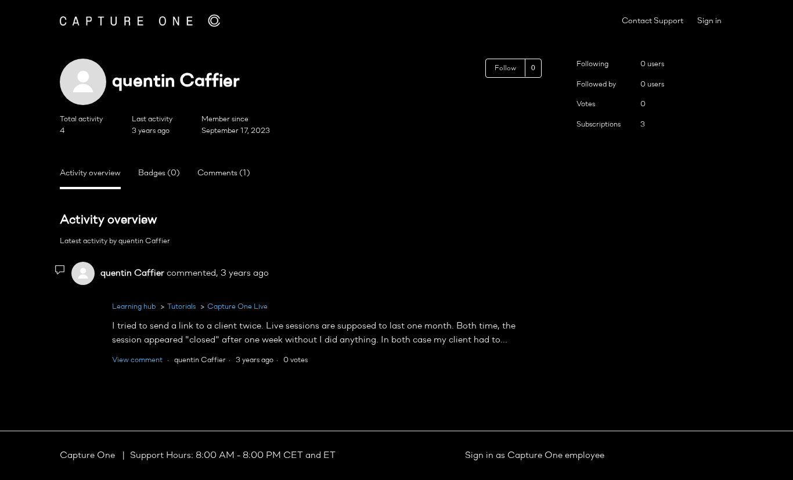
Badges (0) (159, 173)
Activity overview (90, 173)
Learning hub (134, 307)
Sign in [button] (709, 21)
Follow (505, 68)
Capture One (88, 455)
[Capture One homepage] (140, 20)
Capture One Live (237, 307)
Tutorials (181, 307)
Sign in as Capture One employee (534, 455)
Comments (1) (223, 173)
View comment (137, 360)
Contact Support (652, 21)
